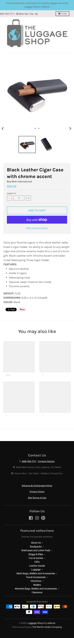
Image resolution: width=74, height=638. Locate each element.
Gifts (37, 561)
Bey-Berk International (19, 181)
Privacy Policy (37, 491)
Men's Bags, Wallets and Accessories (36, 573)
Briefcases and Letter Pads (36, 550)
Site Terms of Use (37, 497)
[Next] (70, 128)
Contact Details (46, 461)
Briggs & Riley (36, 554)
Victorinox (35, 581)
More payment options (37, 228)
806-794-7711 (29, 461)
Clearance (37, 592)
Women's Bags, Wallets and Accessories (36, 588)
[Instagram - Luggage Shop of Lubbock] (37, 518)
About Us (36, 542)
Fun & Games (36, 558)
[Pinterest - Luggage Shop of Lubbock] (43, 518)
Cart (64, 13)
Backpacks (36, 546)
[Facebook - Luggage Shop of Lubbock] (31, 518)
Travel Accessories (36, 577)
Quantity (11, 194)
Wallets (37, 585)
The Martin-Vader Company (47, 627)
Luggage (36, 569)
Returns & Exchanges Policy (37, 485)
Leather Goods (37, 565)
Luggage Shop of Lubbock (41, 623)
